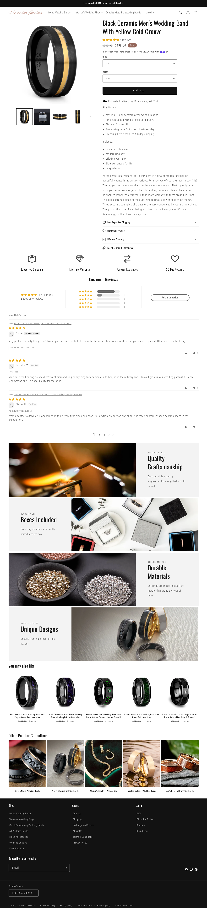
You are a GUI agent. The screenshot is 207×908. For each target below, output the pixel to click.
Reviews (140, 825)
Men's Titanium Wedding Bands (65, 791)
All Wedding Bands (18, 831)
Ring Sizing (142, 831)
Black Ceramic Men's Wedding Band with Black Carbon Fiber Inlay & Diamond (179, 716)
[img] (17, 328)
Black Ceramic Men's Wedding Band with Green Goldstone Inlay (141, 716)
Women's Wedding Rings (21, 819)
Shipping (77, 819)
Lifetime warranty (116, 158)
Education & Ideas (145, 819)
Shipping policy (103, 905)
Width (105, 71)
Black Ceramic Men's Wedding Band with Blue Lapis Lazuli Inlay (42, 323)
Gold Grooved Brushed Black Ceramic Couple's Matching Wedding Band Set (48, 394)
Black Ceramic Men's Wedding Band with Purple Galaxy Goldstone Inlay (27, 716)
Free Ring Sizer (17, 848)
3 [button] (104, 434)
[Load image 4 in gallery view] (78, 117)
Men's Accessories (19, 836)
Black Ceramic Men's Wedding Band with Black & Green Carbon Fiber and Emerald (103, 716)
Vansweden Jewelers (26, 905)
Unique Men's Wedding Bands (27, 791)
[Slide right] (90, 116)
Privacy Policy (80, 842)
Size (105, 57)
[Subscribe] (65, 868)
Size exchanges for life (119, 163)
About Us (77, 831)
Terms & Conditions (83, 836)
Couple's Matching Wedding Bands (141, 791)
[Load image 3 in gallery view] (60, 117)
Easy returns (113, 168)
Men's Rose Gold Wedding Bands (180, 791)
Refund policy (49, 905)
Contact (77, 813)
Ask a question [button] (170, 297)
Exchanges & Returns (83, 825)
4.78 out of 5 (45, 295)
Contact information (124, 905)
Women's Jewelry (18, 842)
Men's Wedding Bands (20, 813)
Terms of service (84, 905)
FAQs (139, 813)
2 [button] (99, 434)
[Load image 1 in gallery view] (24, 117)
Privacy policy (66, 905)
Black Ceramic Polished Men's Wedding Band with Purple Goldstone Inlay (65, 716)
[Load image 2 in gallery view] (42, 117)
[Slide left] (12, 116)
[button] (180, 12)
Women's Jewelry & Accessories (103, 791)
